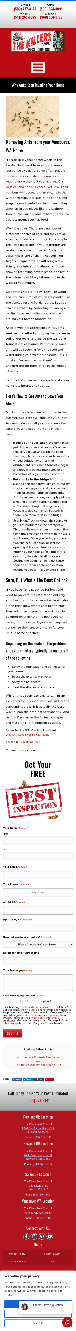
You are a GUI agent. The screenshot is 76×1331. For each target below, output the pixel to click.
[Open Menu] (38, 67)
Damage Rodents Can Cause (41, 1057)
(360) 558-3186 (51, 17)
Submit (12, 1033)
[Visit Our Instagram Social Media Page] (34, 1236)
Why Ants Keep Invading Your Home (27, 735)
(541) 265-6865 (25, 17)
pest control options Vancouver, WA (32, 187)
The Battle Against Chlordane (35, 1065)
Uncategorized (30, 742)
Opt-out (46, 1001)
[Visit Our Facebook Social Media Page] (26, 1236)
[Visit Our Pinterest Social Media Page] (42, 1236)
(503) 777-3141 (25, 9)
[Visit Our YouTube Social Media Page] (49, 1236)
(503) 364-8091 (51, 9)
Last (5, 849)
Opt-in (27, 1001)
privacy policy (37, 1018)
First (5, 834)
